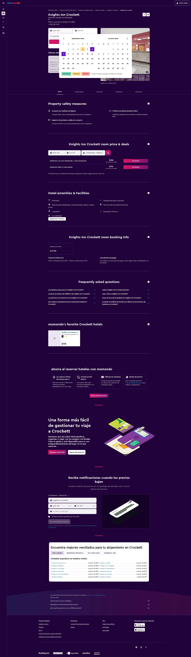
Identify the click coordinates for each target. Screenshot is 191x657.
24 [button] (78, 63)
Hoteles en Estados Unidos (85, 10)
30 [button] (73, 68)
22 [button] (68, 63)
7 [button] (63, 54)
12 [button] (87, 54)
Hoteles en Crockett (112, 10)
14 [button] (63, 59)
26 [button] (87, 63)
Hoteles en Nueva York (58, 563)
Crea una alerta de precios (133, 383)
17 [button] (78, 59)
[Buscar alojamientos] (3, 13)
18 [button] (82, 59)
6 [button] (92, 49)
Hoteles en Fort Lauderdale (59, 574)
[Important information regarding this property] (148, 237)
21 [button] (63, 63)
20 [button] (92, 59)
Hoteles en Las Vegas (57, 568)
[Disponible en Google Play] (139, 625)
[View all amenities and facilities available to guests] (148, 193)
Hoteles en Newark (105, 571)
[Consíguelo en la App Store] (139, 629)
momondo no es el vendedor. (61, 601)
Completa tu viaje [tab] (110, 553)
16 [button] (73, 59)
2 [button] (73, 49)
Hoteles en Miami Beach (107, 568)
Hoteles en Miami (104, 563)
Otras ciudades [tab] (57, 553)
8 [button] (68, 54)
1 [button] (68, 49)
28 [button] (63, 68)
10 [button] (78, 54)
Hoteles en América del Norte (68, 10)
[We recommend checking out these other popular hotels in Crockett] (148, 324)
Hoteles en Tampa (105, 577)
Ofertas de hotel (52, 10)
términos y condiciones (80, 525)
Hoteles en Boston (57, 577)
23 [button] (73, 63)
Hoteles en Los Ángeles (106, 566)
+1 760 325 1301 (53, 24)
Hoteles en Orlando (57, 566)
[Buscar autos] (3, 18)
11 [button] (82, 54)
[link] (99, 396)
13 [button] (92, 54)
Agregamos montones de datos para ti (64, 604)
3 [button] (77, 49)
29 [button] (68, 68)
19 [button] (87, 59)
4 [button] (82, 49)
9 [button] (73, 54)
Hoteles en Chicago (57, 571)
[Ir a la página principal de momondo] (13, 3)
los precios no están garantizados (96, 595)
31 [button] (122, 68)
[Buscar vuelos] (3, 9)
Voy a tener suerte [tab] (94, 553)
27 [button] (92, 63)
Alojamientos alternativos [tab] (74, 553)
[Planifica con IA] (3, 22)
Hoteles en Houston (105, 574)
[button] (3, 3)
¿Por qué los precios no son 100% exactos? (65, 608)
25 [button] (83, 63)
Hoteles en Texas (99, 10)
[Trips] (3, 27)
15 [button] (68, 59)
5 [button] (87, 49)
